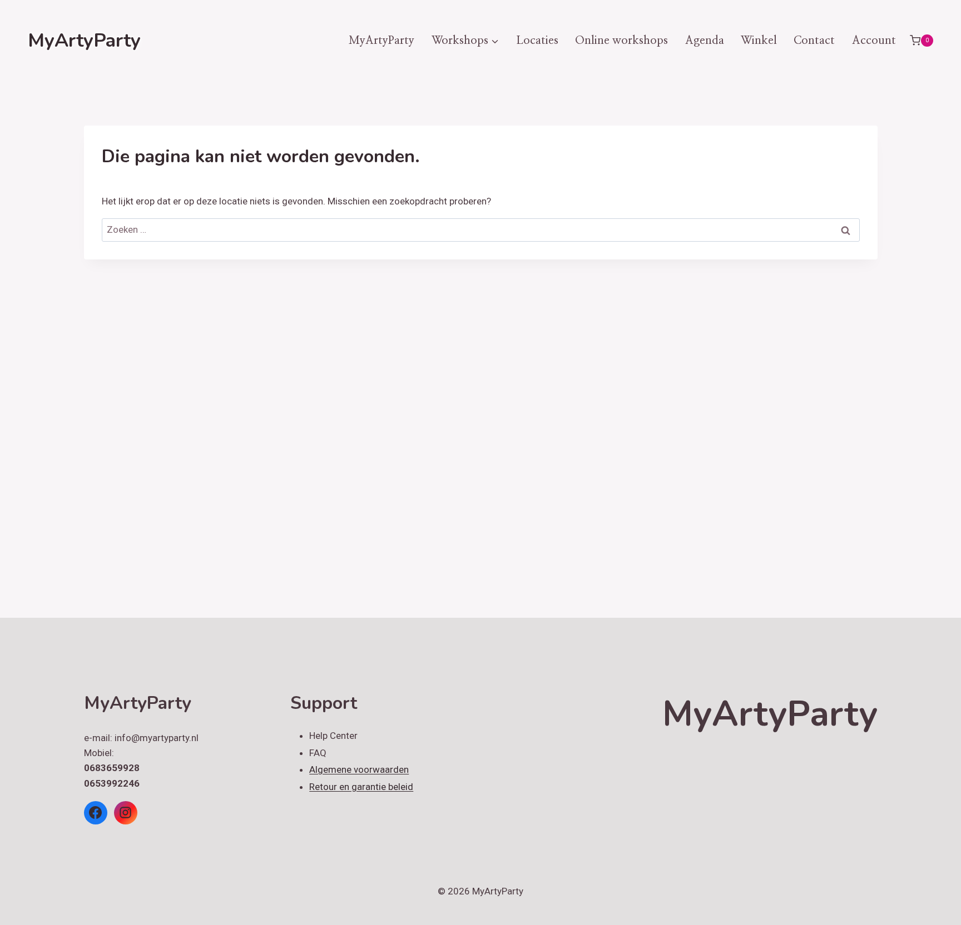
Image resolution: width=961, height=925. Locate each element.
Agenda (704, 40)
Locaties (537, 40)
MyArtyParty (381, 40)
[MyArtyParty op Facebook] (95, 812)
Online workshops (621, 40)
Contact (814, 40)
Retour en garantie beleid (361, 786)
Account (874, 40)
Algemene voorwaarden (359, 769)
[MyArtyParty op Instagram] (125, 812)
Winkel (759, 40)
